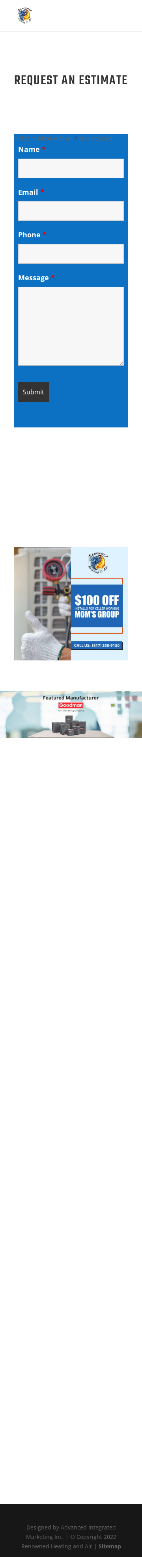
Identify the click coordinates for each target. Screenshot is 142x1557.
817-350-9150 (71, 916)
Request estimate (50, 514)
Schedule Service (51, 460)
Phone (32, 234)
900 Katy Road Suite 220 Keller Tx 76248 (71, 937)
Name (32, 149)
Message (36, 277)
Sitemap (110, 1546)
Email (31, 192)
